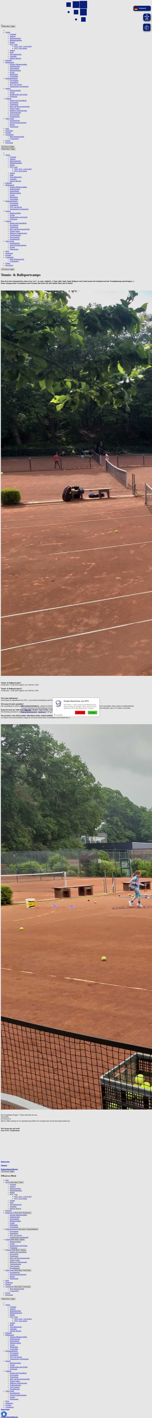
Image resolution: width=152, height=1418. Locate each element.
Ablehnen (27, 710)
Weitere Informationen (29, 712)
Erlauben (92, 712)
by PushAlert (59, 715)
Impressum (42, 712)
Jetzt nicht (80, 712)
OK (22, 710)
